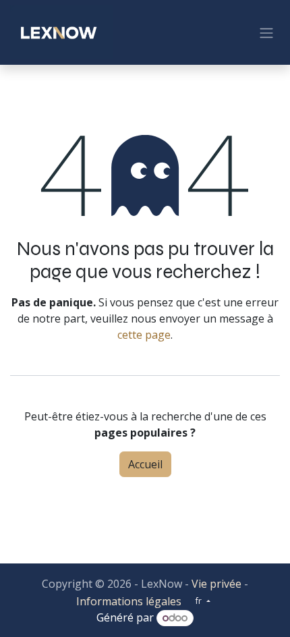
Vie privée (216, 583)
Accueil (145, 464)
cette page (144, 334)
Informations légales (128, 601)
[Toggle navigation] (266, 32)
